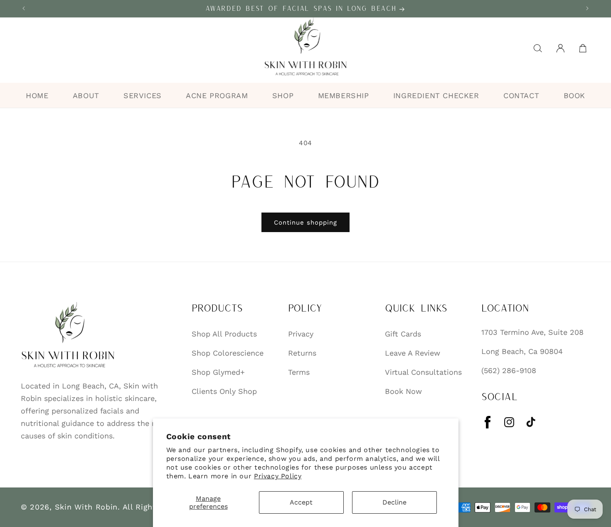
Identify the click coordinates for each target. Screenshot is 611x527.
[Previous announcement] (24, 8)
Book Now (403, 390)
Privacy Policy (277, 476)
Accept (301, 502)
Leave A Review (412, 352)
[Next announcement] (587, 8)
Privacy (300, 333)
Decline (394, 502)
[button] (538, 48)
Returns (302, 352)
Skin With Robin (86, 506)
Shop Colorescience (228, 352)
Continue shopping (305, 222)
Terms (299, 371)
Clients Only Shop (224, 390)
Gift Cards (403, 333)
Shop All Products (224, 333)
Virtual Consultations (423, 371)
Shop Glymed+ (218, 371)
